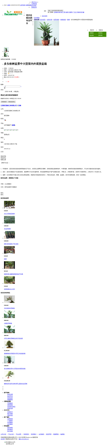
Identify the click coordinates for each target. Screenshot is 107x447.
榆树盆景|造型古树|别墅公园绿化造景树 (15, 383)
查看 (13, 125)
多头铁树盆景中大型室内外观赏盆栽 (14, 368)
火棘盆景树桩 (8, 323)
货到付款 (10, 415)
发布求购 (92, 35)
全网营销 (34, 4)
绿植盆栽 (63, 19)
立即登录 (22, 5)
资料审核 (10, 405)
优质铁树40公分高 (9, 289)
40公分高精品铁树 (9, 213)
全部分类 (49, 19)
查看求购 (100, 35)
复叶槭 (82, 12)
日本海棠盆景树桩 (9, 308)
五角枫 (56, 12)
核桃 (66, 12)
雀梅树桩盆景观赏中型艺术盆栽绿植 (14, 353)
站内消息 (33, 5)
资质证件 (34, 7)
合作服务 (10, 424)
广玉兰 (75, 12)
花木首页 (42, 19)
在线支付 (10, 412)
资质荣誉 (26, 434)
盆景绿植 (56, 19)
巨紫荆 (70, 12)
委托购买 (10, 429)
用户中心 (34, 2)
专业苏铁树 (7, 228)
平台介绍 (11, 434)
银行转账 (10, 413)
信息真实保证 (11, 406)
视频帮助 (10, 399)
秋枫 (78, 12)
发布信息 (10, 398)
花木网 (3, 439)
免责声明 (48, 434)
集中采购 (10, 431)
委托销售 (10, 427)
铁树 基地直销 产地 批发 (11, 244)
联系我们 (33, 434)
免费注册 (28, 5)
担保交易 (10, 408)
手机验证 (10, 403)
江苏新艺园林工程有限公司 (9, 105)
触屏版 (63, 434)
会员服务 (10, 422)
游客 (8, 5)
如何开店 (10, 396)
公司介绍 (3, 434)
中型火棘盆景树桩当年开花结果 (13, 338)
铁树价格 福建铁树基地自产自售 (13, 274)
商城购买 (92, 32)
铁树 (68, 19)
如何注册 (10, 394)
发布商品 (100, 32)
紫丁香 (63, 12)
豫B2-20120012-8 (24, 439)
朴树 (59, 12)
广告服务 (10, 420)
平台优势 (18, 434)
